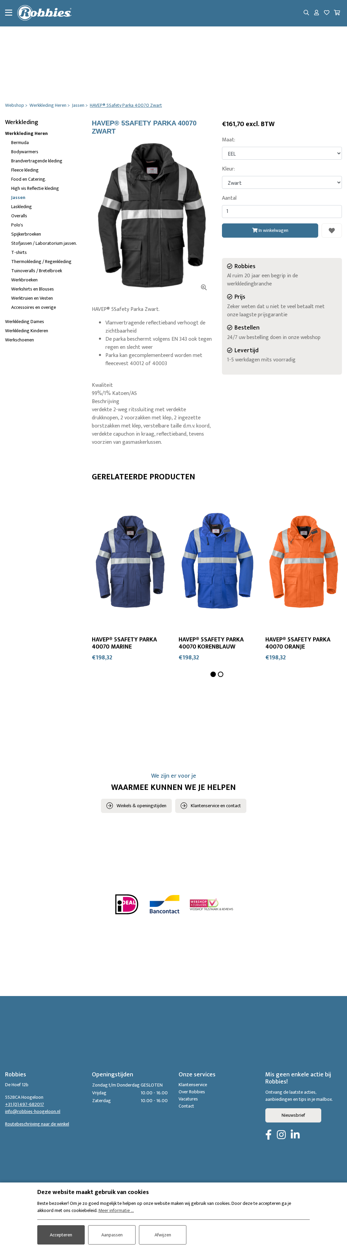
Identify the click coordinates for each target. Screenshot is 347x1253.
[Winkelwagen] (337, 13)
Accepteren (61, 1235)
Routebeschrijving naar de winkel (37, 1124)
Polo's (17, 225)
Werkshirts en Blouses (32, 289)
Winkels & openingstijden (141, 806)
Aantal (229, 198)
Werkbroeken (24, 280)
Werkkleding (21, 122)
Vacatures (188, 1099)
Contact (186, 1106)
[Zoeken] (306, 13)
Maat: (228, 140)
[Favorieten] (327, 13)
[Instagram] (281, 1135)
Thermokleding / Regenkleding (41, 261)
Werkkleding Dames (24, 321)
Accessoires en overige (33, 307)
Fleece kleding (25, 170)
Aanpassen (112, 1235)
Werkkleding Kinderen (26, 331)
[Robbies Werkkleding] (44, 13)
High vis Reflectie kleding (35, 188)
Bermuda (20, 142)
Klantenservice (193, 1085)
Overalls (19, 216)
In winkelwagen (273, 230)
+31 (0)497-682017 (24, 1104)
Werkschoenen (19, 340)
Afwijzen (163, 1235)
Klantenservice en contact (216, 806)
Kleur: (228, 169)
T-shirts (19, 252)
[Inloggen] (316, 13)
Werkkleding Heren (26, 133)
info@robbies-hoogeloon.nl (32, 1111)
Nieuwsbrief (293, 1115)
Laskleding (21, 207)
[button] (213, 674)
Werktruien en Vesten (32, 298)
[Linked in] (295, 1135)
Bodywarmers (24, 152)
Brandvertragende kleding (36, 161)
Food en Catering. (28, 179)
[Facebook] (268, 1135)
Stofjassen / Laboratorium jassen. (44, 243)
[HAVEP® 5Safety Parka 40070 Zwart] (152, 215)
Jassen (18, 197)
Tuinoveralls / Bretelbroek (36, 271)
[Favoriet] (332, 230)
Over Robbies (192, 1092)
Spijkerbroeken (26, 234)
